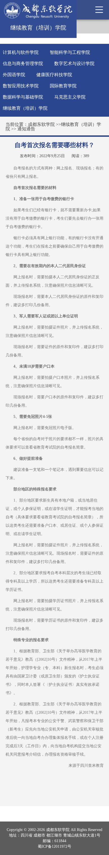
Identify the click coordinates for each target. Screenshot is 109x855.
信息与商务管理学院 (23, 63)
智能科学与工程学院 (70, 52)
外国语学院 (14, 74)
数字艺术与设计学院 (74, 63)
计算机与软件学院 (21, 52)
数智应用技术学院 (21, 85)
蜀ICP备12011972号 (54, 846)
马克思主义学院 (70, 97)
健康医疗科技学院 (54, 74)
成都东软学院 (41, 124)
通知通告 (26, 128)
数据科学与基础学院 (23, 97)
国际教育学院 (63, 85)
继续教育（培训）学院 (25, 108)
